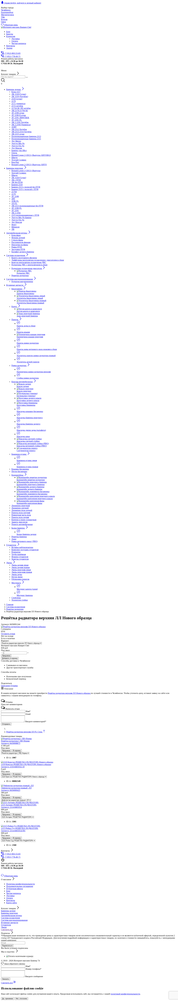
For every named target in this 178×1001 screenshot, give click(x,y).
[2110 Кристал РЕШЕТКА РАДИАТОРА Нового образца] (27, 762)
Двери (4, 927)
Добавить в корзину (10, 658)
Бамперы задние (8, 911)
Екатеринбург (7, 12)
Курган (4, 19)
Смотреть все (7, 929)
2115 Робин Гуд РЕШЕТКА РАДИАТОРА (19, 829)
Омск (3, 22)
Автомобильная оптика (11, 915)
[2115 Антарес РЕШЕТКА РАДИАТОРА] (20, 802)
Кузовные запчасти (9, 922)
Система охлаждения (10, 918)
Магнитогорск (7, 15)
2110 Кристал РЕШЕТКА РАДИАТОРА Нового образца (26, 765)
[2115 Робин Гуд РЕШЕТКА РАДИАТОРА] (20, 826)
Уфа (3, 17)
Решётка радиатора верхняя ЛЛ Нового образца (69, 693)
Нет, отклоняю (21, 999)
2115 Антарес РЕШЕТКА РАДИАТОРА (18, 806)
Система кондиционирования (14, 920)
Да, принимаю (7, 999)
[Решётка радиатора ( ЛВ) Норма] (16, 738)
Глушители (6, 925)
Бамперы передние (9, 913)
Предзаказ (6, 656)
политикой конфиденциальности (125, 994)
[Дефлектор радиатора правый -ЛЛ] (17, 785)
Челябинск (5, 5)
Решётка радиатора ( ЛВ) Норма (15, 742)
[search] (27, 77)
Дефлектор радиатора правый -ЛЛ (16, 789)
